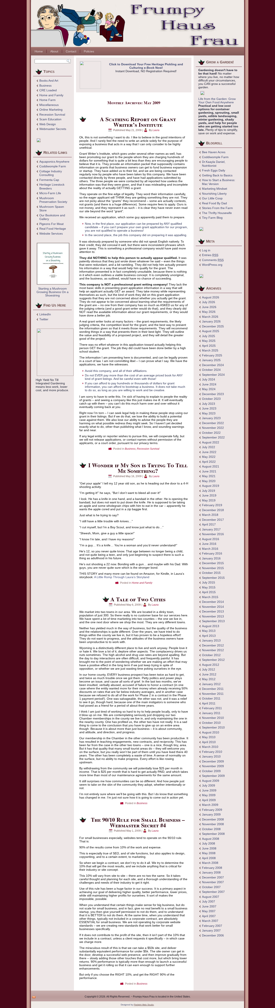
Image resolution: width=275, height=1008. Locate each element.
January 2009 (211, 814)
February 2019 (212, 505)
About (54, 51)
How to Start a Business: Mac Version (218, 182)
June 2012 (209, 674)
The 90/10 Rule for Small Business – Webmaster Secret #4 (138, 822)
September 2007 (213, 891)
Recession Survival (52, 114)
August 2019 (210, 485)
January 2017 (211, 529)
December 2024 (213, 365)
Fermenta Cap (49, 180)
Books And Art (48, 80)
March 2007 (210, 920)
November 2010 (213, 717)
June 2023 (209, 408)
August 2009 (210, 780)
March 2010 (210, 746)
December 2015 (213, 563)
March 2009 (210, 804)
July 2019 (208, 490)
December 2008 (213, 819)
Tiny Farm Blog (212, 217)
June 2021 (209, 471)
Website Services (51, 233)
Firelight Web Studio (144, 1004)
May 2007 (208, 911)
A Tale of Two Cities (137, 599)
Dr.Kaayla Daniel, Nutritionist (213, 163)
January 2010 (211, 756)
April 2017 (209, 524)
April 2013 (209, 635)
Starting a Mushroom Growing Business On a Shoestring (53, 292)
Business (45, 85)
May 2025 (208, 340)
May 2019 (208, 500)
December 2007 (213, 877)
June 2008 (209, 848)
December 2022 (213, 423)
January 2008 (211, 872)
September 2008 (213, 833)
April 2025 (209, 345)
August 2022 (210, 442)
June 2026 (209, 307)
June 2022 (209, 452)
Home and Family (51, 95)
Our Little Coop (212, 198)
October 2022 (211, 432)
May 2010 (208, 737)
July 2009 (208, 785)
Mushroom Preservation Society (53, 200)
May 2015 (208, 587)
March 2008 (210, 862)
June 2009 (209, 790)
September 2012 (213, 659)
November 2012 (213, 650)
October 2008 (211, 829)
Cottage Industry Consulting (50, 173)
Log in (206, 250)
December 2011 (213, 688)
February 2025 (212, 355)
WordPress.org (212, 264)
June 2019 (209, 495)
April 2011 (208, 703)
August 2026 (210, 297)
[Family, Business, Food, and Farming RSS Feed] (33, 997)
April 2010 (209, 742)
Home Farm (47, 100)
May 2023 (208, 413)
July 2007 (208, 901)
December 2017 (213, 519)
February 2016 (212, 553)
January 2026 (211, 321)
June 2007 (209, 906)
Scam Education (50, 119)
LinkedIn (45, 314)
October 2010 (211, 722)
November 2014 (213, 606)
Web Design (47, 124)
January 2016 (211, 558)
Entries (210, 255)
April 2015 (209, 592)
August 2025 (210, 331)
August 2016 (210, 539)
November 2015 (213, 568)
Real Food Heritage (52, 228)
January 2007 (211, 930)
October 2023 (211, 398)
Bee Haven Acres (213, 152)
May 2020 (208, 481)
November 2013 (213, 616)
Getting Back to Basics (217, 175)
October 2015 (211, 572)
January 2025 (211, 360)
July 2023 (208, 403)
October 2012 (211, 655)
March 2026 (210, 316)
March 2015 (210, 597)
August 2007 (210, 896)
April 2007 (209, 916)
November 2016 (213, 534)
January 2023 (211, 418)
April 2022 (209, 461)
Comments (213, 260)
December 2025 (213, 326)
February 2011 (212, 708)
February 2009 (212, 809)
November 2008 (213, 824)
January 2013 (211, 640)
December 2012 (213, 645)
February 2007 (212, 925)
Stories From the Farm (217, 208)
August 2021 (210, 466)
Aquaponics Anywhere (54, 161)
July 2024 (208, 379)
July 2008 (208, 843)
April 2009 (209, 800)
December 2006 (213, 935)
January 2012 (211, 684)
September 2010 (213, 727)
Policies (89, 51)
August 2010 (210, 732)
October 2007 (211, 887)
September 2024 (213, 374)
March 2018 (210, 514)
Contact (71, 51)
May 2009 (208, 795)
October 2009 (211, 771)
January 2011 (211, 713)
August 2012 (210, 664)
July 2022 (208, 447)
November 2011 (213, 693)
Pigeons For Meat (51, 224)
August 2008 (210, 838)
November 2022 (213, 427)
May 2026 (208, 311)
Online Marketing (51, 109)
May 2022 (208, 456)
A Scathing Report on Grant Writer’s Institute (138, 122)
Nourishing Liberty (214, 193)
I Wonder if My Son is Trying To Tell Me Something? (138, 468)
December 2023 (213, 394)
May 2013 (208, 630)
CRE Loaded (48, 90)
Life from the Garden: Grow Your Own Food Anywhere (217, 100)
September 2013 (213, 621)
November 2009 (213, 766)
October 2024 (211, 369)
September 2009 (213, 775)
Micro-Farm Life (50, 193)
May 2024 (208, 389)
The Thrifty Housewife (217, 213)
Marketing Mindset (214, 188)
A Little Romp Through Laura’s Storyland (121, 577)
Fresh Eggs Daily (213, 170)
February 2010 (212, 751)
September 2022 (213, 437)
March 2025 (210, 350)
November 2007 (213, 882)
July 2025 (208, 336)
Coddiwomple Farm (52, 166)
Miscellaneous (49, 105)
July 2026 (208, 302)
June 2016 (209, 543)
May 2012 (208, 679)
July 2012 (208, 669)
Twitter (43, 319)
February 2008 (212, 867)
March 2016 (210, 548)
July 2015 (208, 582)
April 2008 (209, 858)
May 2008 (208, 853)
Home (39, 51)
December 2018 (213, 510)
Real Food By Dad (214, 203)
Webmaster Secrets (52, 129)
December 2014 (213, 601)
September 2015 (213, 577)
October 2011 (211, 698)
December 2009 (213, 761)
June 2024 (209, 384)
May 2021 (208, 476)
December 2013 (213, 611)
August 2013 (210, 626)
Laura (156, 130)
